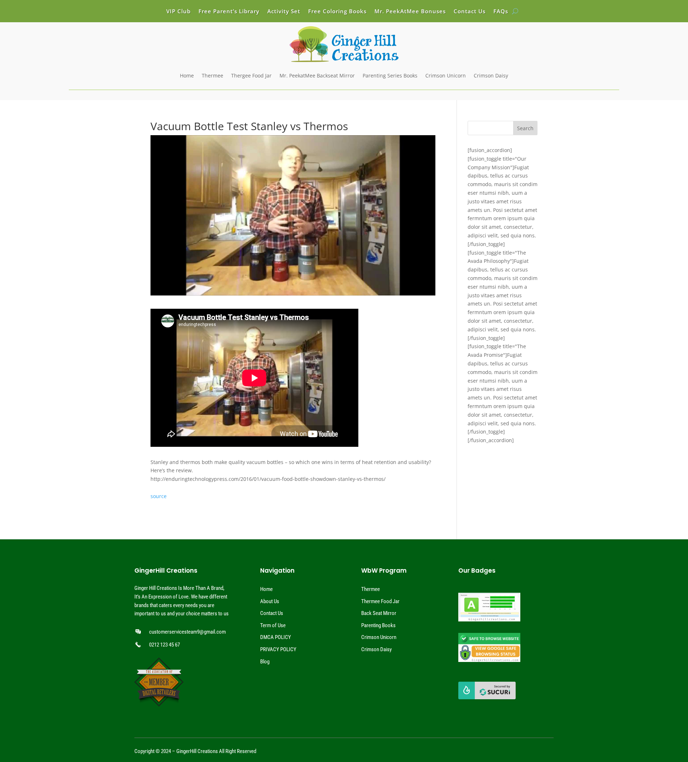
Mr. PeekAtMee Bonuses (410, 12)
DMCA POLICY (275, 637)
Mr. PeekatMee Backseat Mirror (317, 75)
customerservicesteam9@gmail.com (187, 632)
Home (187, 75)
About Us (269, 601)
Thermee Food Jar (380, 601)
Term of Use (273, 625)
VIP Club (178, 12)
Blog (264, 661)
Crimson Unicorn (445, 75)
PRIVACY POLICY (278, 649)
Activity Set (283, 12)
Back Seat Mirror (378, 613)
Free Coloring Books (337, 12)
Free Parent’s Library (229, 12)
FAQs (500, 12)
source (158, 496)
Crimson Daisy (491, 75)
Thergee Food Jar (251, 75)
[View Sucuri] (487, 697)
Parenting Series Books (390, 75)
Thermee (212, 75)
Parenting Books (378, 625)
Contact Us (470, 12)
